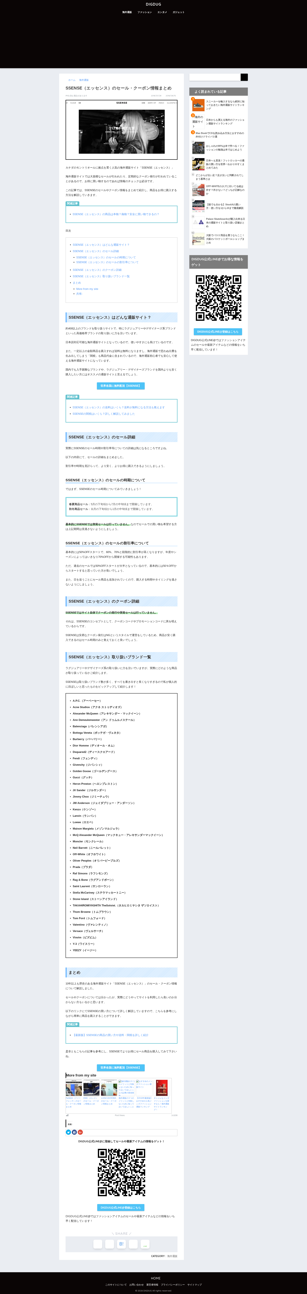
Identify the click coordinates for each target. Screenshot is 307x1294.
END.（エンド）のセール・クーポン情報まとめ (91, 1101)
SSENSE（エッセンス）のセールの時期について (106, 257)
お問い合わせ (136, 1284)
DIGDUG (153, 4)
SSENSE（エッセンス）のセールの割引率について (107, 262)
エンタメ (162, 12)
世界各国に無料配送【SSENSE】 (121, 385)
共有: (79, 293)
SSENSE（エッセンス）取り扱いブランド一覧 (101, 276)
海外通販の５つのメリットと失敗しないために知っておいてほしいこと (126, 1102)
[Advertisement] (153, 44)
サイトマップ (194, 1284)
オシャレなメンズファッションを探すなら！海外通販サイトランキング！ (161, 1104)
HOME (155, 1278)
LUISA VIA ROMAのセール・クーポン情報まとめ (108, 1101)
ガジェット (179, 12)
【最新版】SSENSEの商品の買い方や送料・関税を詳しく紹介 (111, 1035)
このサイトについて (116, 1284)
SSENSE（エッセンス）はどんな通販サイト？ (101, 244)
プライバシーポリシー (173, 1284)
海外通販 (127, 12)
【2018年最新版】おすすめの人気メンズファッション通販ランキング (144, 1102)
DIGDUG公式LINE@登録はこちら (121, 1207)
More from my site (87, 288)
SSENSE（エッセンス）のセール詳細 (96, 251)
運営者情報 (152, 1284)
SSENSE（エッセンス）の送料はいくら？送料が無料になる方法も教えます (119, 407)
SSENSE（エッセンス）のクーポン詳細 (97, 269)
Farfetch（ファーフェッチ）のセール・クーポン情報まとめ (73, 1102)
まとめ (77, 282)
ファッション (145, 12)
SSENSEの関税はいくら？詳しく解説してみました (104, 413)
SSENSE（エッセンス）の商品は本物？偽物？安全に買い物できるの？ (116, 214)
